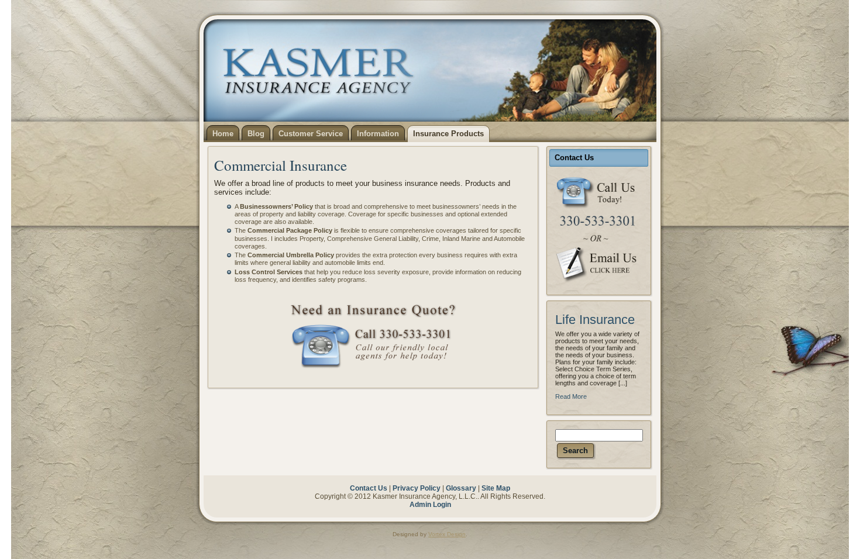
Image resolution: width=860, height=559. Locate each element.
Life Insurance (595, 319)
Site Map (495, 488)
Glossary (461, 488)
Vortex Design (447, 534)
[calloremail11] (598, 229)
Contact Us (368, 488)
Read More (571, 396)
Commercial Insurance (280, 165)
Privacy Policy (417, 488)
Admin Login (430, 505)
